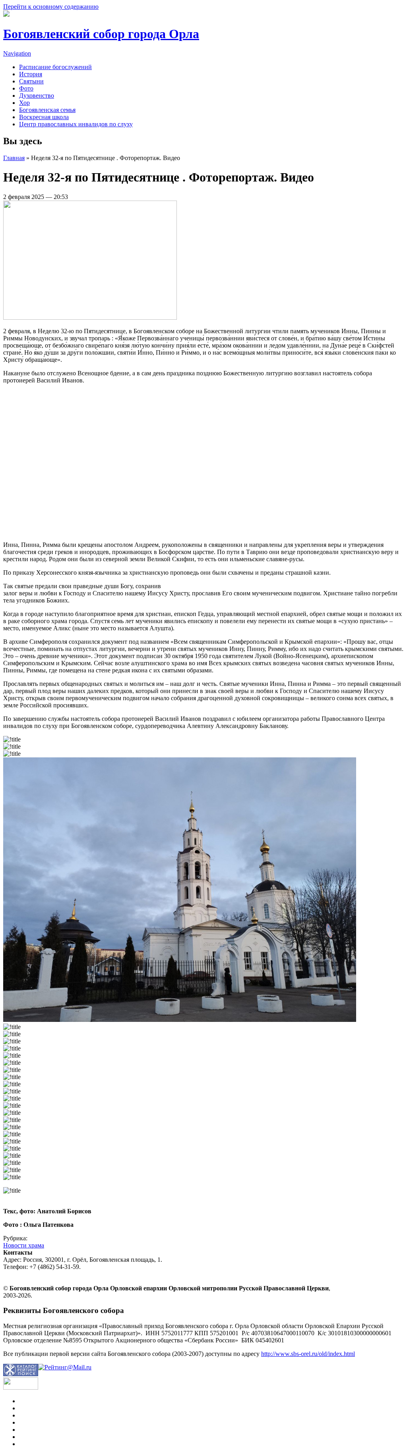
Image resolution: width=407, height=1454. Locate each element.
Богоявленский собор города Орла (101, 34)
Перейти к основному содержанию (51, 6)
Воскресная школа (44, 117)
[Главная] (6, 14)
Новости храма (23, 1245)
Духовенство (36, 95)
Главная (14, 157)
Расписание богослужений (55, 67)
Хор (24, 102)
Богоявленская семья (47, 109)
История (30, 74)
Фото (26, 88)
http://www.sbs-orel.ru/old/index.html (308, 1353)
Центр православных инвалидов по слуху (76, 124)
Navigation (17, 53)
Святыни (31, 81)
